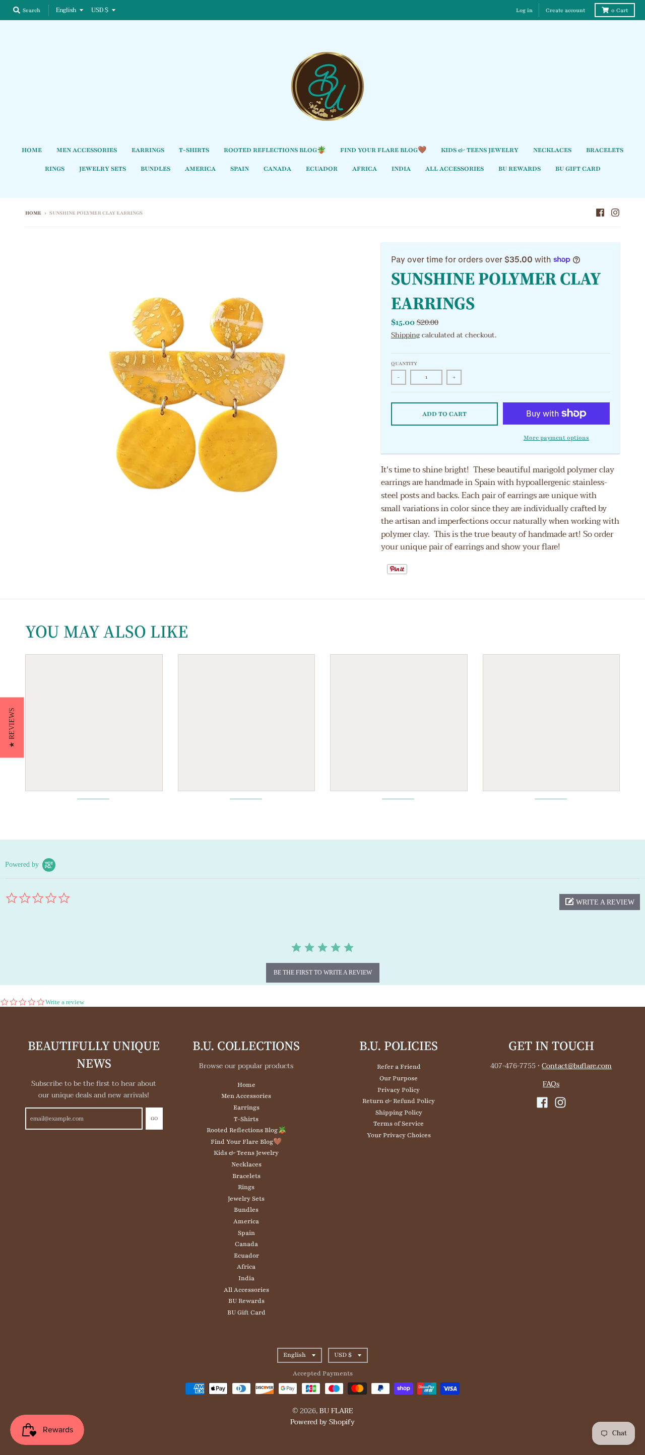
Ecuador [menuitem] (322, 169)
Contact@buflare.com (577, 1066)
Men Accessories (246, 1096)
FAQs (551, 1084)
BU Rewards (246, 1301)
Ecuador (246, 1256)
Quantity (404, 363)
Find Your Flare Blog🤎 (246, 1142)
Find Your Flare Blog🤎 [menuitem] (383, 150)
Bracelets (246, 1176)
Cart (619, 10)
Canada (246, 1244)
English (66, 10)
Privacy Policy (398, 1090)
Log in (524, 10)
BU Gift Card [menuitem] (578, 169)
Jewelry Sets (246, 1199)
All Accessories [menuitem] (454, 169)
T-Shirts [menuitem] (194, 150)
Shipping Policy (398, 1112)
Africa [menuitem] (364, 169)
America (246, 1221)
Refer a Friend (399, 1067)
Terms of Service (398, 1124)
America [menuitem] (200, 169)
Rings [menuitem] (54, 169)
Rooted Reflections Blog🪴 (246, 1130)
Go (154, 1118)
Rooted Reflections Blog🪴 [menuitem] (275, 150)
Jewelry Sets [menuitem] (102, 169)
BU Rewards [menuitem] (519, 169)
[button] (599, 902)
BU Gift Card (246, 1312)
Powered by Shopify (322, 1422)
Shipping (405, 335)
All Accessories (246, 1290)
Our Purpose (398, 1078)
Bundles (246, 1210)
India (246, 1278)
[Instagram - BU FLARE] (615, 212)
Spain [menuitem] (239, 169)
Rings (246, 1187)
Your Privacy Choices (399, 1135)
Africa (246, 1267)
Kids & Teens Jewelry (246, 1153)
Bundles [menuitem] (155, 169)
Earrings (246, 1107)
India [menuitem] (401, 169)
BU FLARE (336, 1411)
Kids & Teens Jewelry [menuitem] (480, 150)
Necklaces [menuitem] (552, 150)
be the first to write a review (323, 972)
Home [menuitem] (32, 150)
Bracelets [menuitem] (604, 150)
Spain (246, 1233)
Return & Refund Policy (398, 1101)
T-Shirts (246, 1119)
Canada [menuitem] (277, 169)
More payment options (556, 438)
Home (33, 213)
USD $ (99, 10)
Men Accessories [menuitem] (86, 150)
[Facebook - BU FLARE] (600, 212)
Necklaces (246, 1164)
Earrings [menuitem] (148, 150)
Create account (565, 10)
